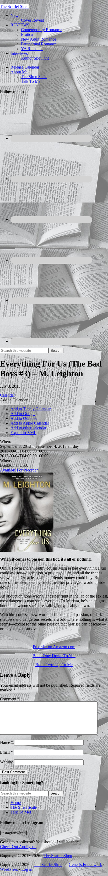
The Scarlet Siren (14, 6)
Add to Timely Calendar (30, 409)
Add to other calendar (28, 428)
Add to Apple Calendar (29, 423)
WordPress (9, 869)
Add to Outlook (23, 418)
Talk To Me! (20, 812)
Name (6, 742)
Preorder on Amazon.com (54, 646)
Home (15, 802)
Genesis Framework (85, 864)
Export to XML (23, 432)
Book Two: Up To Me (54, 664)
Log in (26, 869)
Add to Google (22, 413)
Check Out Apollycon (18, 846)
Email (6, 752)
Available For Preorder (19, 470)
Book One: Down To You (54, 655)
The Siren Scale (23, 807)
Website (6, 762)
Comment (9, 699)
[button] (14, 400)
